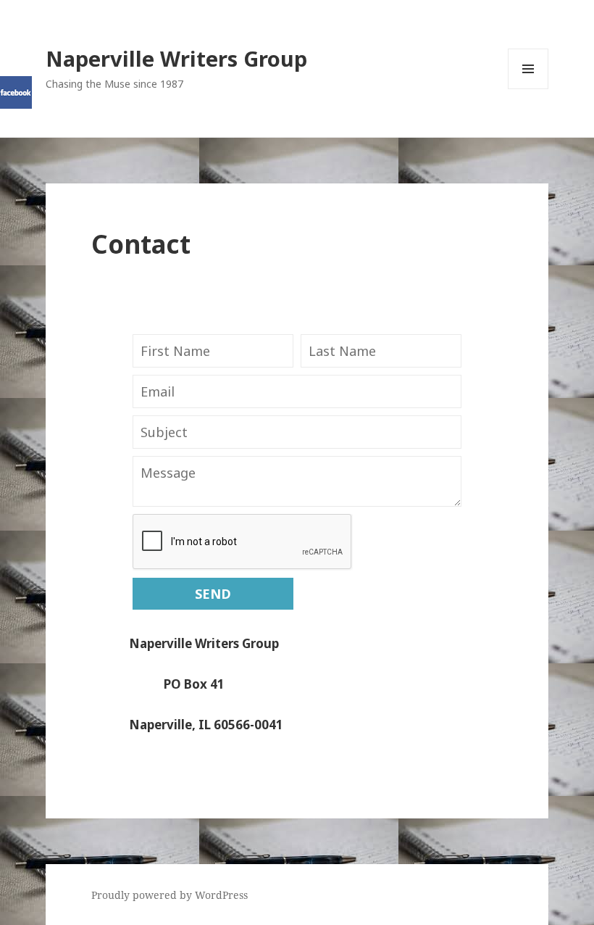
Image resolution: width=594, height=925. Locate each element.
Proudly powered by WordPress (169, 895)
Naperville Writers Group (176, 58)
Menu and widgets (528, 88)
